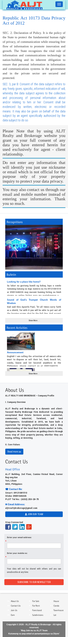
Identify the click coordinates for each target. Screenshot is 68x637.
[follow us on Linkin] (22, 526)
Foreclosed (37, 610)
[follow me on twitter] (15, 526)
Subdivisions (37, 614)
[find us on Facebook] (8, 526)
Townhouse (59, 610)
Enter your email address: (19, 537)
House (56, 600)
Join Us (14, 610)
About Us (15, 600)
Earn (13, 614)
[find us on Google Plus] (29, 526)
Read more (13, 451)
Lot (55, 614)
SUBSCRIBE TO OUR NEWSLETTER (34, 582)
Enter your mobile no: (17, 553)
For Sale (35, 600)
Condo (56, 605)
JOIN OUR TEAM (35, 514)
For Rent (36, 605)
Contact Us (16, 605)
